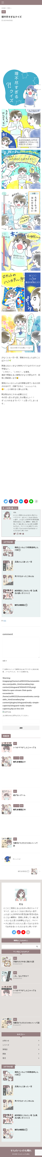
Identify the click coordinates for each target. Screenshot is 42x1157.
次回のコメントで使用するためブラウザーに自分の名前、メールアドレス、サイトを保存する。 (21, 670)
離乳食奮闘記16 (19, 810)
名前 (5, 661)
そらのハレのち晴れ (21, 1150)
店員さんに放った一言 (23, 562)
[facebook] (11, 501)
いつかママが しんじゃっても (24, 747)
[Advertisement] (21, 43)
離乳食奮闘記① (21, 605)
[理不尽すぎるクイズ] (21, 501)
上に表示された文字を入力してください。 (16, 715)
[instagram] (18, 534)
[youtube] (20, 534)
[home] (23, 534)
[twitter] (6, 501)
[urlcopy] (36, 501)
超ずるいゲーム (19, 795)
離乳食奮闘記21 (19, 762)
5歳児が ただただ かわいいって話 (26, 1023)
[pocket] (16, 501)
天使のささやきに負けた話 (23, 962)
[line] (31, 501)
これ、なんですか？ (21, 976)
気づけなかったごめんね (24, 576)
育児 (4, 621)
